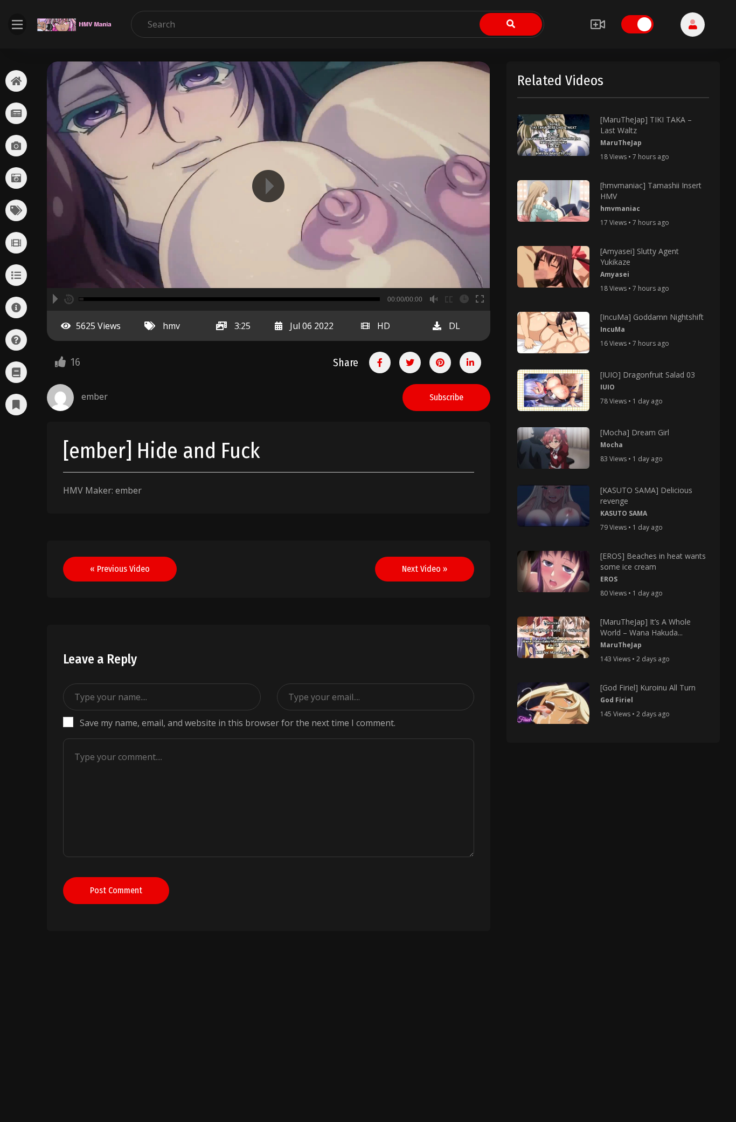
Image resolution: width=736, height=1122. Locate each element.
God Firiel (616, 699)
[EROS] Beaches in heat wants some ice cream (653, 561)
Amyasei (614, 274)
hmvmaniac (620, 208)
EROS (608, 579)
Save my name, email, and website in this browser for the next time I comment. (237, 723)
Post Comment (116, 890)
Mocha (611, 444)
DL (454, 326)
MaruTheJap (621, 142)
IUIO (607, 387)
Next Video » (424, 569)
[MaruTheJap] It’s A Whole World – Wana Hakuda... (645, 627)
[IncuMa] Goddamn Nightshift (652, 317)
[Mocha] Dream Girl (634, 432)
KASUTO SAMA (623, 513)
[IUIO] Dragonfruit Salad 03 (647, 375)
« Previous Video (120, 569)
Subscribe (446, 397)
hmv (171, 326)
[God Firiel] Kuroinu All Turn (648, 687)
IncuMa (612, 329)
